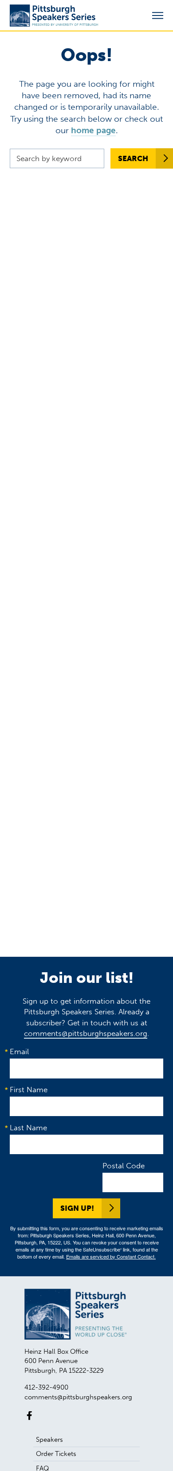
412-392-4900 (46, 1387)
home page (93, 130)
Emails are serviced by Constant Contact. (111, 1256)
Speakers (49, 1440)
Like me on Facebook (29, 1415)
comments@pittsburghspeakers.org (85, 1033)
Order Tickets (56, 1454)
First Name (28, 1089)
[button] (157, 15)
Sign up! (77, 1208)
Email (19, 1051)
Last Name (28, 1127)
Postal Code (123, 1165)
